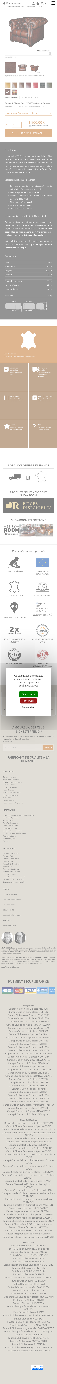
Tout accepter (28, 694)
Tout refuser (28, 701)
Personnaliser (28, 707)
